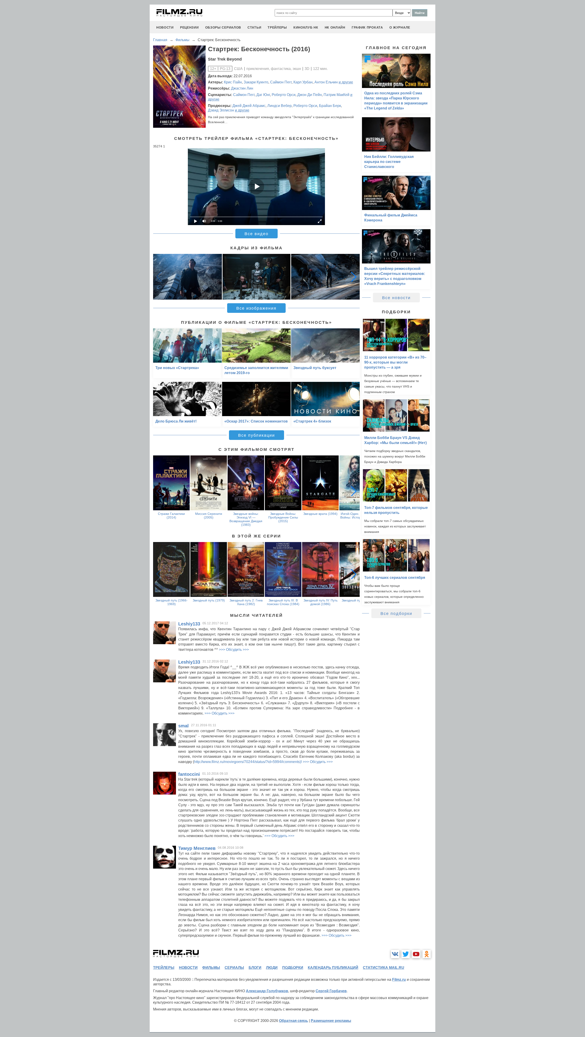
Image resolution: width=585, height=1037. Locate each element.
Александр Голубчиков (267, 991)
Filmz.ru (399, 979)
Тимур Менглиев (196, 848)
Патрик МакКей (336, 95)
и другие (346, 82)
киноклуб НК (305, 27)
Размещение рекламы (331, 1021)
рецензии (189, 27)
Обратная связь (293, 1021)
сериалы (234, 968)
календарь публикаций (333, 968)
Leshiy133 (189, 623)
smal (183, 725)
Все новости (396, 297)
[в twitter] (406, 954)
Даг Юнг (263, 95)
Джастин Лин (242, 88)
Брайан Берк (330, 106)
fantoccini (189, 774)
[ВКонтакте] (395, 954)
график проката (367, 27)
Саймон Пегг (281, 82)
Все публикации (256, 435)
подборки (292, 968)
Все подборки (396, 613)
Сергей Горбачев (331, 991)
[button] (354, 277)
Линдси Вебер (279, 106)
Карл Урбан (303, 82)
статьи (254, 27)
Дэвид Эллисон (221, 110)
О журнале (399, 27)
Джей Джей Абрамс (249, 106)
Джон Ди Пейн (309, 95)
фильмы (211, 968)
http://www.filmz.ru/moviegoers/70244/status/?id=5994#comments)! (248, 762)
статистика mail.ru (383, 968)
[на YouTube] (416, 954)
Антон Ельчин (326, 82)
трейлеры (277, 27)
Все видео (257, 233)
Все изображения (256, 308)
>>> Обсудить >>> (234, 649)
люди (272, 968)
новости (165, 27)
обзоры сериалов (223, 27)
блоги (255, 968)
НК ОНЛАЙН (335, 27)
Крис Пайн (233, 82)
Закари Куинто (256, 82)
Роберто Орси (283, 95)
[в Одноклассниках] (427, 954)
